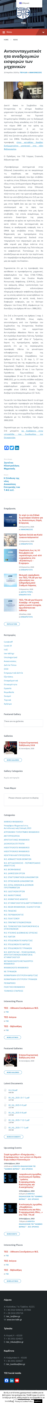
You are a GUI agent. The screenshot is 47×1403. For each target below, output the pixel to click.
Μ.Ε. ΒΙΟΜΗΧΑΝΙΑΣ (12, 869)
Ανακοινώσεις (10, 661)
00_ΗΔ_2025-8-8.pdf (17, 1112)
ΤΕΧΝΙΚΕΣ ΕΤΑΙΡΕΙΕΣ (13, 991)
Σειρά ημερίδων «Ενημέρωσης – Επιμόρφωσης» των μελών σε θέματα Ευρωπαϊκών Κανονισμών (22, 1157)
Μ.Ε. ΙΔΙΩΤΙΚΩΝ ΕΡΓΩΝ (14, 891)
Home (6, 40)
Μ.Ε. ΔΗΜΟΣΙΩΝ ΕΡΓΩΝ (14, 873)
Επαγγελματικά (11, 680)
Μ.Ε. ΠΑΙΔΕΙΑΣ (10, 910)
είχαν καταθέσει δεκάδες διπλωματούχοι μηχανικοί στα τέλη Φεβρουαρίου (23, 145)
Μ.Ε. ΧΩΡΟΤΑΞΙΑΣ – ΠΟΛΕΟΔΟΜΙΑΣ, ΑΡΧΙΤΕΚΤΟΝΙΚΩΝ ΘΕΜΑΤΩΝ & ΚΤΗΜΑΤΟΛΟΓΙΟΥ (20, 955)
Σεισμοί (7, 696)
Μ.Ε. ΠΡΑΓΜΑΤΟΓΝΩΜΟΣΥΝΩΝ (17, 922)
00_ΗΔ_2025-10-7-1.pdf (19, 1097)
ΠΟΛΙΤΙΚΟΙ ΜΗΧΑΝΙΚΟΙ (14, 987)
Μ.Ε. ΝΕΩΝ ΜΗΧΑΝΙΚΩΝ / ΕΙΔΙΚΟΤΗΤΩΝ (22, 907)
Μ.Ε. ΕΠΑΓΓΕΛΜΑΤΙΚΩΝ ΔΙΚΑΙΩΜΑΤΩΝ (21, 877)
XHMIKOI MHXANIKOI (13, 821)
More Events (12, 1234)
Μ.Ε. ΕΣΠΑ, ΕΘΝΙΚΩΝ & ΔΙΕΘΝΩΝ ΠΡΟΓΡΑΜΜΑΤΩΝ (19, 886)
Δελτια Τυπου (26, 592)
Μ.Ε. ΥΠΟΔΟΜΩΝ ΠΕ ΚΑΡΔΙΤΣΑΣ (18, 940)
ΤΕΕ (23, 23)
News (15, 40)
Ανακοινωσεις (35, 72)
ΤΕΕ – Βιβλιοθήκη (13, 1026)
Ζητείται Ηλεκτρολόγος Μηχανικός (11, 465)
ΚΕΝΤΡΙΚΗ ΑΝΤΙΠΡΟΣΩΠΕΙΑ (17, 855)
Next (6, 475)
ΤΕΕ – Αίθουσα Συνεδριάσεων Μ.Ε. (21, 1008)
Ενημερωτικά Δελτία (13, 672)
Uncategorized (10, 657)
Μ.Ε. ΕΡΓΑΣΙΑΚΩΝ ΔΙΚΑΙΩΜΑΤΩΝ (18, 881)
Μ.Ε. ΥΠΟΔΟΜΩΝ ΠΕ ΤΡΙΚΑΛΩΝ (18, 948)
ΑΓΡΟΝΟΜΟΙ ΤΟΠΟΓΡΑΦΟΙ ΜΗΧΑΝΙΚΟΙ (21, 832)
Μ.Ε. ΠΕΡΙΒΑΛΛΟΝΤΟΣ (14, 914)
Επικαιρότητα (10, 684)
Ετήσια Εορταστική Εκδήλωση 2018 (28, 744)
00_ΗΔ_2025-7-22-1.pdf (19, 1120)
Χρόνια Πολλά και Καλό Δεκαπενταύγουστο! (30, 536)
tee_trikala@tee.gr (14, 1342)
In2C (6, 649)
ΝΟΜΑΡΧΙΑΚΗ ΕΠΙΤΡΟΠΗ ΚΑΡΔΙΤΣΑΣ (21, 975)
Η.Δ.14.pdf (12, 1090)
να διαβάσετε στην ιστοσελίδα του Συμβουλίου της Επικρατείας (23, 434)
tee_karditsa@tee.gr (15, 1364)
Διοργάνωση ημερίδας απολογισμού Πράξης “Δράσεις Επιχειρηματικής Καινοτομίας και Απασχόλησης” (30, 1180)
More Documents (13, 1137)
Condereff (8, 641)
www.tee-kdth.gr (14, 1320)
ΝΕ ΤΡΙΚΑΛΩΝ (10, 971)
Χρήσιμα (8, 703)
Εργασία (7, 688)
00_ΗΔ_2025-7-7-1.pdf (18, 1127)
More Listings (12, 1037)
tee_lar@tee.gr (13, 1316)
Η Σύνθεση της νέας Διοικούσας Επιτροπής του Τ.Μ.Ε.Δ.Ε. (12, 484)
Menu (9, 31)
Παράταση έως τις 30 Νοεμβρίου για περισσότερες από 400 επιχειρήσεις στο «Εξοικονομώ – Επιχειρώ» (30, 556)
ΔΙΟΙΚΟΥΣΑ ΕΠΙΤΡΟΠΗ (14, 843)
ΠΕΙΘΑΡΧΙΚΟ (10, 983)
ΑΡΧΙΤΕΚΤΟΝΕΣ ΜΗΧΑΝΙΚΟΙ (17, 839)
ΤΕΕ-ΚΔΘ (23, 72)
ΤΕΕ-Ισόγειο (10, 1017)
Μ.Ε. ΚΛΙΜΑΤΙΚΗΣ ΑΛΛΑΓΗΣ (16, 899)
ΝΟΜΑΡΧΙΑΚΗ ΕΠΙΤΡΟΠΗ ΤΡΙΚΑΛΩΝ (20, 979)
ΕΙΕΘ (6, 669)
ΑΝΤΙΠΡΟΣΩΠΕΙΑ (12, 836)
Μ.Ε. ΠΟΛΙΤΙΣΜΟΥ (11, 918)
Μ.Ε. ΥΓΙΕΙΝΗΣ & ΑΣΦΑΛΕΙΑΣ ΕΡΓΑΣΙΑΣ (21, 932)
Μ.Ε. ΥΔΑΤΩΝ (9, 936)
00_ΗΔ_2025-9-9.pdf (17, 1105)
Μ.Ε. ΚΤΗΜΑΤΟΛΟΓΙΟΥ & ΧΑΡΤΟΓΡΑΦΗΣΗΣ (23, 903)
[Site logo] (23, 18)
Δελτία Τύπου (10, 665)
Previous (8, 459)
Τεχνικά (7, 700)
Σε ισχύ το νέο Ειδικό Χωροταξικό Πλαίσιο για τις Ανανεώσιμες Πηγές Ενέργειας (31, 519)
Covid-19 (8, 645)
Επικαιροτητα (27, 544)
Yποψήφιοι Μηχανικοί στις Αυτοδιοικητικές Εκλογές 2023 (17, 826)
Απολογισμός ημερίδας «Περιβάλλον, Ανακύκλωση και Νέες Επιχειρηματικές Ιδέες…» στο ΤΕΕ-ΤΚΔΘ (31, 1209)
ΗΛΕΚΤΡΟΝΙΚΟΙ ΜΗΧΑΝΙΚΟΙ (17, 851)
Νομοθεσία (9, 692)
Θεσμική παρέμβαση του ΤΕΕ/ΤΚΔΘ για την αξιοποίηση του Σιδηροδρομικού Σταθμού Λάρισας (30, 580)
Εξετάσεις (8, 676)
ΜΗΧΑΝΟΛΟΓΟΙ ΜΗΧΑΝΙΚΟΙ (16, 967)
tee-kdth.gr (9, 653)
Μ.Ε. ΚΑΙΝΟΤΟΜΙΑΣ (12, 895)
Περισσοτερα (12, 624)
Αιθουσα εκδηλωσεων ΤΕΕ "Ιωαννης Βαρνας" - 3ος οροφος (31, 1196)
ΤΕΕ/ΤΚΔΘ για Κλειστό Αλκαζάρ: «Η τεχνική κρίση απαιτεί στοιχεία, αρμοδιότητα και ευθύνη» (30, 605)
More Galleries (13, 760)
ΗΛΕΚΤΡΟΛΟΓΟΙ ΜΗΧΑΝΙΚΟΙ (17, 847)
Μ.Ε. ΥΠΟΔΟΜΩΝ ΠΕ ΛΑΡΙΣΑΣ (17, 944)
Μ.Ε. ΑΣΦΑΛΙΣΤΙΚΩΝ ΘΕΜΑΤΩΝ (17, 859)
